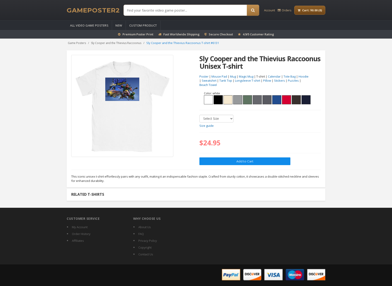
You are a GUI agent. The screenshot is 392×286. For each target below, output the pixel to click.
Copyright (145, 247)
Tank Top (225, 80)
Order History (81, 234)
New (118, 25)
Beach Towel (208, 85)
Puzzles (293, 80)
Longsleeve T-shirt (247, 80)
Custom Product (143, 25)
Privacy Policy (147, 241)
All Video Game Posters (89, 25)
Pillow (267, 80)
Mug (233, 76)
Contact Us (145, 254)
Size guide (206, 126)
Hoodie (304, 76)
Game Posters (77, 43)
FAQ (141, 234)
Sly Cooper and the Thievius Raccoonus (116, 43)
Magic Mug (246, 76)
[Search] (253, 10)
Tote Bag (290, 76)
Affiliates (78, 241)
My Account (80, 227)
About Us (144, 227)
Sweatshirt (209, 80)
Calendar (274, 76)
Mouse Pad (219, 76)
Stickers (279, 80)
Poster (203, 76)
